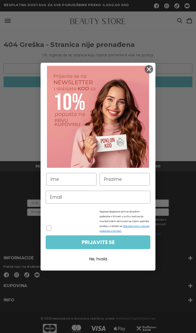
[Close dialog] (148, 69)
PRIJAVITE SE (98, 242)
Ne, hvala (98, 259)
